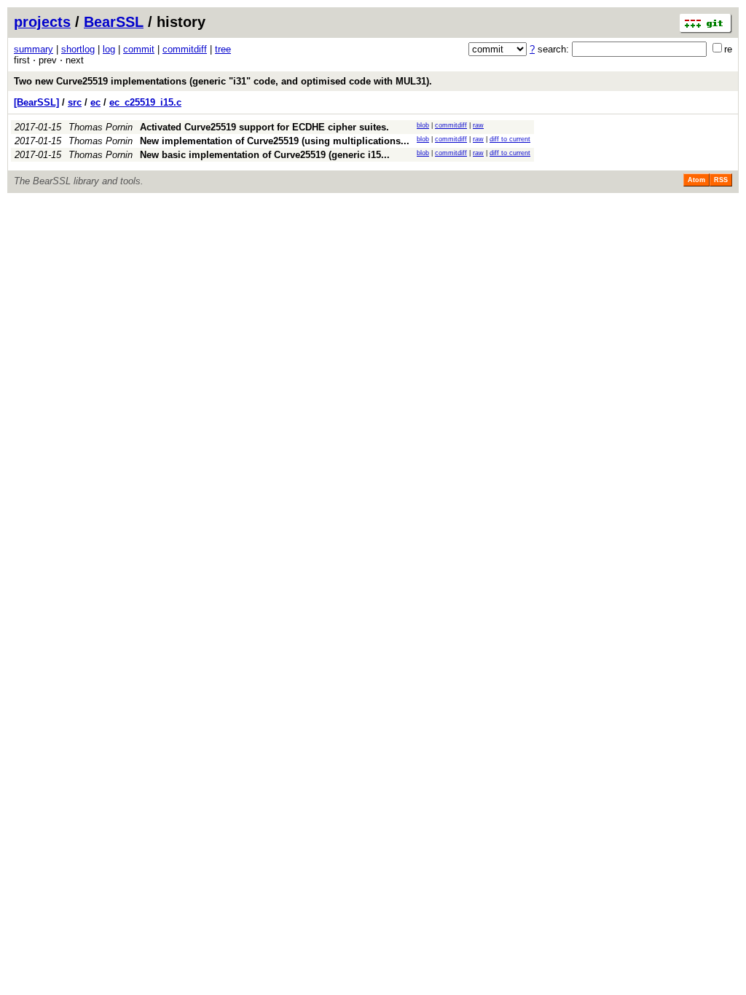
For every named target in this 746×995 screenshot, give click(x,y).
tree (223, 49)
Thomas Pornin (100, 127)
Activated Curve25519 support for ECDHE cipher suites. (264, 127)
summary (33, 49)
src (75, 102)
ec (95, 102)
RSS (721, 180)
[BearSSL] (36, 102)
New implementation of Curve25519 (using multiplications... (274, 140)
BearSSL (114, 22)
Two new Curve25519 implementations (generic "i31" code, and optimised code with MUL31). (223, 81)
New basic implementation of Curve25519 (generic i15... (265, 154)
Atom (696, 180)
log (109, 49)
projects (42, 22)
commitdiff (184, 49)
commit (138, 49)
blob (423, 125)
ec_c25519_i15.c (145, 102)
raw (478, 125)
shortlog (78, 49)
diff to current (510, 139)
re (728, 49)
